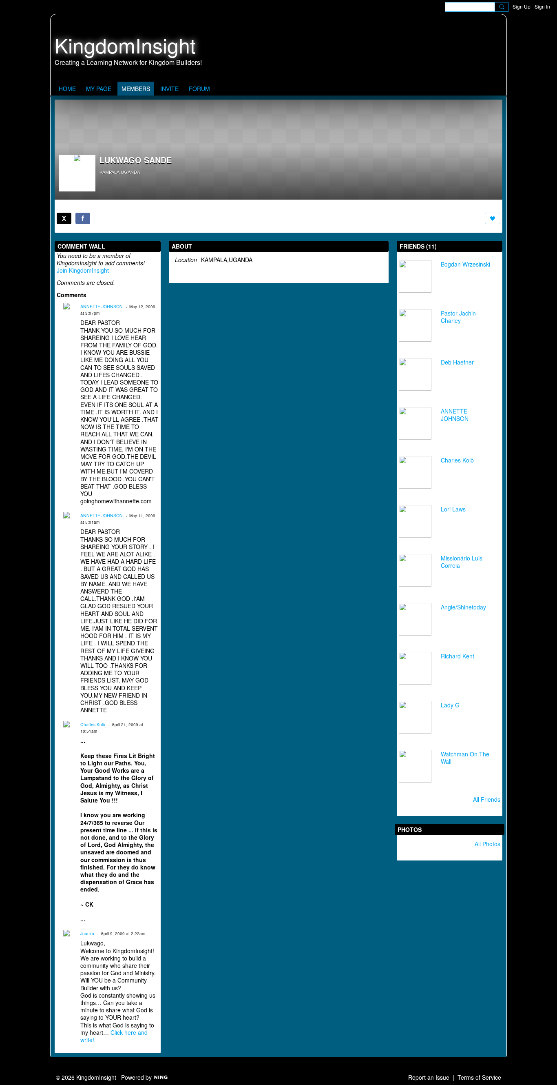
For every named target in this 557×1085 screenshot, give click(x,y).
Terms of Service (479, 1077)
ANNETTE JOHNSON (101, 306)
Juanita (87, 933)
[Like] (492, 218)
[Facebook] (82, 218)
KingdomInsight (125, 44)
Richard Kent (457, 656)
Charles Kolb (92, 724)
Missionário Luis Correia (461, 561)
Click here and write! (114, 1036)
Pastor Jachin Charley (458, 317)
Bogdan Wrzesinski (465, 264)
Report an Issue (428, 1077)
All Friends (486, 799)
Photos (410, 829)
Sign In (542, 6)
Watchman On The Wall (465, 757)
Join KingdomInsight (83, 270)
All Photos (487, 844)
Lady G (450, 705)
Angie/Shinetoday (463, 607)
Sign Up (521, 6)
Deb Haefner (457, 362)
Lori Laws (453, 509)
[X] (64, 218)
